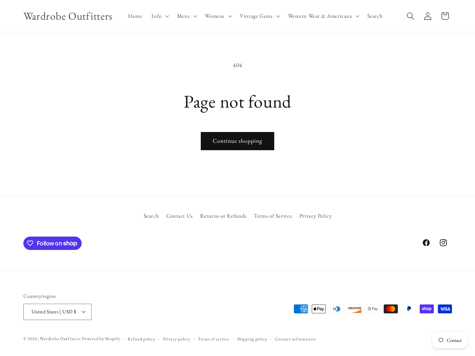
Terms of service (214, 339)
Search (151, 215)
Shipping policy (252, 339)
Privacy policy (176, 339)
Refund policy (141, 339)
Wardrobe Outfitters (60, 338)
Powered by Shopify (101, 338)
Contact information (295, 339)
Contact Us (179, 215)
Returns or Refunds (223, 215)
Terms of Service (273, 215)
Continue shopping (238, 141)
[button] (159, 16)
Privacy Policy (315, 215)
